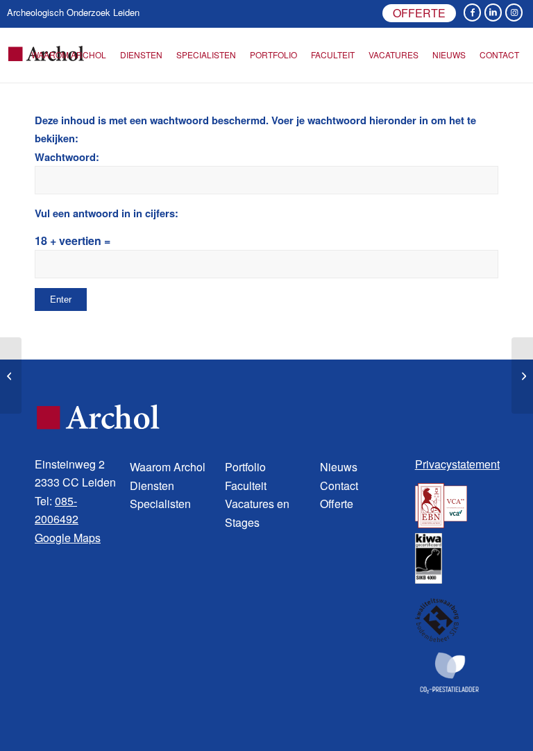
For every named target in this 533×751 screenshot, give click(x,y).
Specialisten (160, 504)
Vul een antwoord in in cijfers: (106, 213)
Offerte (419, 13)
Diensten (152, 485)
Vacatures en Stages (257, 513)
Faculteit (245, 485)
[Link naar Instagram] (514, 12)
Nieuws (338, 467)
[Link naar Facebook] (472, 12)
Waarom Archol (167, 467)
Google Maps (68, 538)
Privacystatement (457, 464)
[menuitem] (415, 14)
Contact (339, 485)
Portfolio (245, 467)
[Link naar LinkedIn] (493, 12)
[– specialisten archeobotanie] (11, 375)
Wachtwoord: (67, 156)
